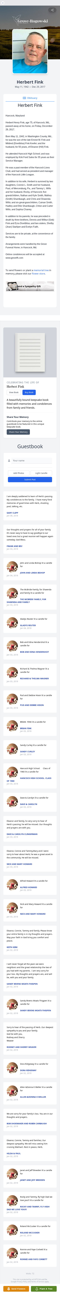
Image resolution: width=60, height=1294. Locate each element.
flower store (38, 273)
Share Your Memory (18, 432)
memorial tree (41, 270)
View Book (13, 392)
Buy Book (29, 392)
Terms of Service (37, 1281)
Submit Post (30, 479)
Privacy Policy (22, 1281)
